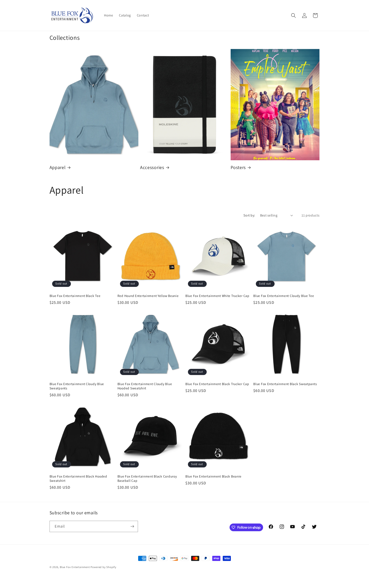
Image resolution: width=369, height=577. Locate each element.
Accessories (152, 167)
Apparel (58, 167)
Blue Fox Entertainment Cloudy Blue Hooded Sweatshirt (144, 386)
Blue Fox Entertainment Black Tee (75, 296)
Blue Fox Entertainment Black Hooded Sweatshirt (78, 478)
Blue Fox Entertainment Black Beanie (213, 476)
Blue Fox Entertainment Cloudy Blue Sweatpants (77, 386)
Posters (238, 167)
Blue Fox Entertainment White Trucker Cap (217, 296)
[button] (293, 15)
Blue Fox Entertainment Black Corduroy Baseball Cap (147, 478)
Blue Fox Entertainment (75, 567)
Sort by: (249, 215)
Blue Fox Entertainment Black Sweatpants (285, 384)
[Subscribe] (132, 526)
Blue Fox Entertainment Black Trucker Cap (217, 384)
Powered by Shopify (103, 567)
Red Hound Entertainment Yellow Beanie (148, 296)
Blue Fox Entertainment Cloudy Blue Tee (283, 296)
